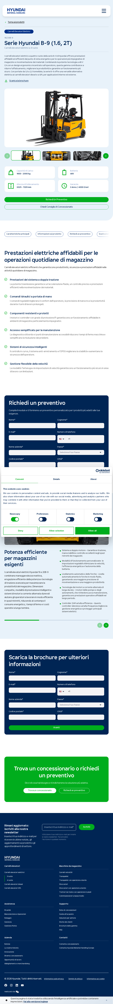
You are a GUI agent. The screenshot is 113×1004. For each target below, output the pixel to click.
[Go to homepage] (12, 858)
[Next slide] (106, 156)
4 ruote (10, 880)
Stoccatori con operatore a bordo (72, 888)
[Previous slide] (7, 156)
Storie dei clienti (65, 922)
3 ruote (10, 876)
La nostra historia (11, 948)
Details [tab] (56, 479)
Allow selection (56, 530)
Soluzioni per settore (67, 918)
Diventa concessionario (13, 956)
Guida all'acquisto (66, 914)
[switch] (43, 519)
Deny (20, 530)
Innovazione (9, 952)
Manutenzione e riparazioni (15, 914)
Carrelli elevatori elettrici (14, 872)
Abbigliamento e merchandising (17, 964)
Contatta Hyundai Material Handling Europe (76, 948)
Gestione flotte (10, 926)
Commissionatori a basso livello (71, 896)
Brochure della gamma (68, 926)
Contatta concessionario (69, 944)
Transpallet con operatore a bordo (73, 880)
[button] (25, 155)
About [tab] (93, 479)
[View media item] (25, 155)
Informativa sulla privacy (54, 979)
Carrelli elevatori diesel (13, 884)
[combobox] (80, 452)
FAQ (60, 930)
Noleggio (7, 918)
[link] (17, 234)
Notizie (7, 944)
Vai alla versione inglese (35, 1002)
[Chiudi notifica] (106, 1000)
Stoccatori (63, 884)
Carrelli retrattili (65, 872)
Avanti (56, 727)
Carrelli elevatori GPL (12, 888)
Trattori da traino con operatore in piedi (75, 892)
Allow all (92, 530)
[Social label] (5, 985)
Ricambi (7, 910)
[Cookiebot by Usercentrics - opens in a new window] (98, 471)
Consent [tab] (19, 479)
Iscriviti (86, 827)
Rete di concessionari (67, 910)
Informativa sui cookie (95, 979)
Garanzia (8, 922)
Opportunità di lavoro (12, 960)
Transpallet (63, 876)
